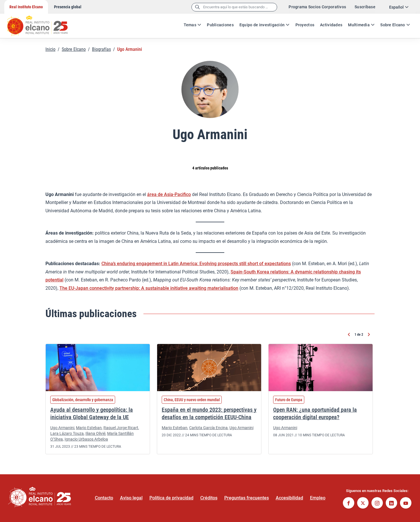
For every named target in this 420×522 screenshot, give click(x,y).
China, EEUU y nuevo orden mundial (192, 399)
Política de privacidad (171, 498)
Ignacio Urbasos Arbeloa (86, 439)
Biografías (101, 49)
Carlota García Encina (208, 427)
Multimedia (359, 25)
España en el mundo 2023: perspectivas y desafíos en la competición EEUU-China (209, 413)
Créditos (208, 498)
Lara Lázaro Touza (67, 433)
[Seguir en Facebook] (348, 503)
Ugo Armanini (62, 427)
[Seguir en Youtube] (405, 503)
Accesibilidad (289, 498)
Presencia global (67, 7)
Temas (190, 25)
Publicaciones (220, 25)
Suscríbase (365, 7)
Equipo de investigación (262, 25)
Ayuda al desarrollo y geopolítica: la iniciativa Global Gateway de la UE (91, 413)
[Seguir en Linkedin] (391, 503)
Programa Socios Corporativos (317, 7)
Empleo (317, 498)
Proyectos (305, 25)
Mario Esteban (89, 427)
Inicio (50, 49)
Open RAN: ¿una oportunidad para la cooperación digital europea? (315, 413)
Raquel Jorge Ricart (120, 427)
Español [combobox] (396, 7)
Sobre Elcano (392, 25)
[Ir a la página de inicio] (43, 23)
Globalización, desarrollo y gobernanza (82, 399)
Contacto (104, 498)
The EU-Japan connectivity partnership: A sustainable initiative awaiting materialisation (148, 288)
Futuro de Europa (288, 399)
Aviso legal (131, 498)
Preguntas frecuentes (246, 498)
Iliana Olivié (95, 433)
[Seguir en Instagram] (377, 503)
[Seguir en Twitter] (363, 503)
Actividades (331, 25)
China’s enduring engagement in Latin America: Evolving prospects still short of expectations (196, 263)
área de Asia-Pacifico (169, 194)
